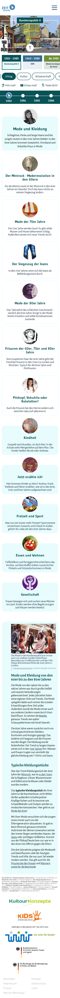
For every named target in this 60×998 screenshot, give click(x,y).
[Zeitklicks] (8, 8)
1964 (23, 100)
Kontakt (36, 979)
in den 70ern (45, 774)
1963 (9, 101)
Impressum (10, 983)
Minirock (26, 774)
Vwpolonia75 (42, 878)
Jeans (14, 837)
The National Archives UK (22, 668)
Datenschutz (39, 983)
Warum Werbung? (14, 992)
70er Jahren (36, 749)
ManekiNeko (16, 889)
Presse (7, 988)
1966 (51, 100)
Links (35, 988)
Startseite (9, 979)
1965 (37, 100)
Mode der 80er (19, 811)
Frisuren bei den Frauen (23, 863)
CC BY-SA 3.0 (52, 878)
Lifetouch (38, 885)
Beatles (43, 716)
